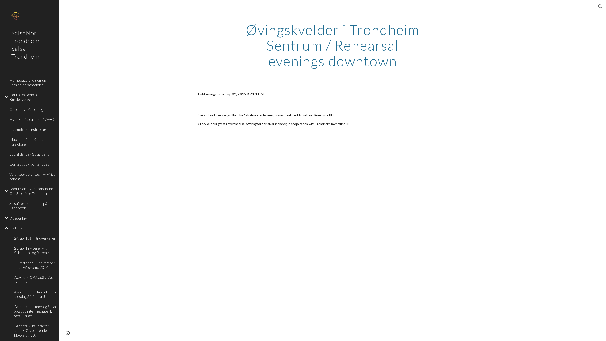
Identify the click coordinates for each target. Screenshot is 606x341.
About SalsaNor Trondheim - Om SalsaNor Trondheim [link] (32, 190)
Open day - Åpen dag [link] (26, 109)
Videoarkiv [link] (18, 218)
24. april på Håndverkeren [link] (35, 238)
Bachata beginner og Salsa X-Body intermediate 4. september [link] (35, 311)
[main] (333, 45)
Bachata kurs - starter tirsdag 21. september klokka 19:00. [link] (32, 330)
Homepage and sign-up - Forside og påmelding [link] (28, 82)
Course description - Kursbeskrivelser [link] (25, 96)
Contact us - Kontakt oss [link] (29, 164)
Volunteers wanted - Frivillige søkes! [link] (32, 176)
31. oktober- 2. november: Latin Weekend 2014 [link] (35, 264)
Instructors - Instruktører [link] (29, 129)
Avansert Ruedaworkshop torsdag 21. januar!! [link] (35, 294)
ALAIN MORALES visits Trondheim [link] (33, 279)
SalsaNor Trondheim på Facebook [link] (28, 205)
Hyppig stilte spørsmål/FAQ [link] (31, 119)
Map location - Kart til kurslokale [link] (26, 141)
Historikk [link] (16, 228)
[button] (600, 6)
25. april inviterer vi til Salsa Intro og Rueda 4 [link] (32, 250)
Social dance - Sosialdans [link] (29, 154)
